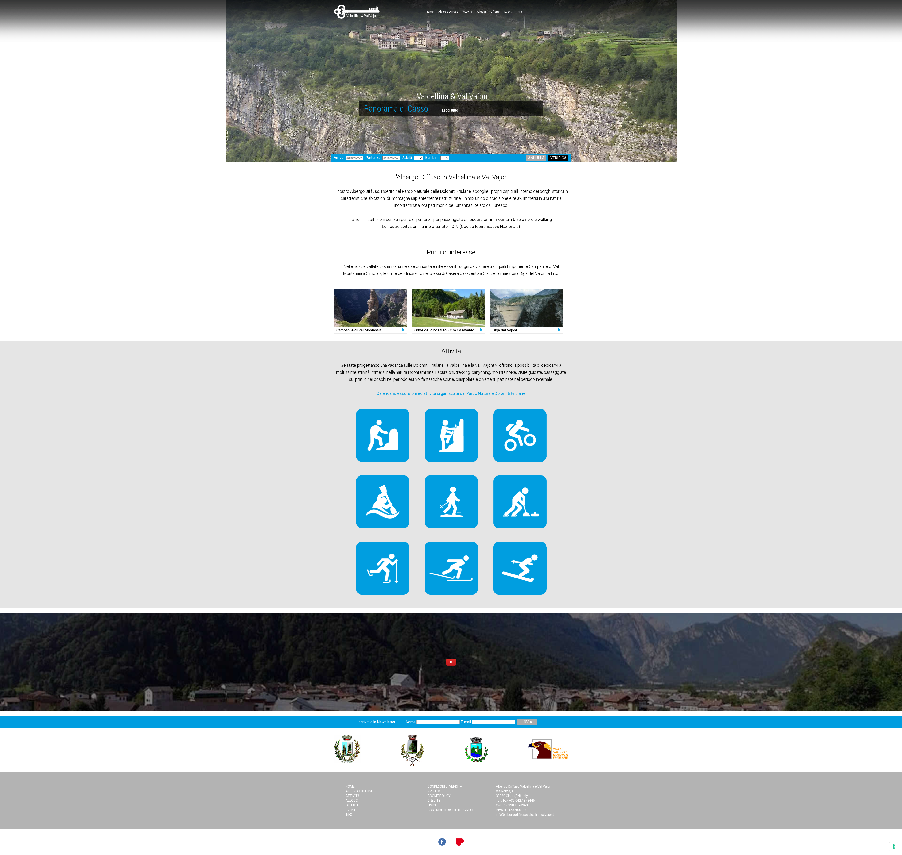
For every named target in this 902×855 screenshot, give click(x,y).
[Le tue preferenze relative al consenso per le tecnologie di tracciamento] (893, 846)
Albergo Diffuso (448, 11)
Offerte (495, 11)
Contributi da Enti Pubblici (450, 810)
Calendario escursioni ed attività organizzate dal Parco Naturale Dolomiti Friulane (451, 393)
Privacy (434, 791)
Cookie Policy (439, 796)
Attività (467, 11)
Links (432, 805)
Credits (434, 800)
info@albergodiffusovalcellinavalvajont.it (526, 814)
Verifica (558, 158)
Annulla (536, 158)
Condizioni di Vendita (445, 786)
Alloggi (481, 11)
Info (519, 11)
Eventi (508, 11)
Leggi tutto (420, 110)
